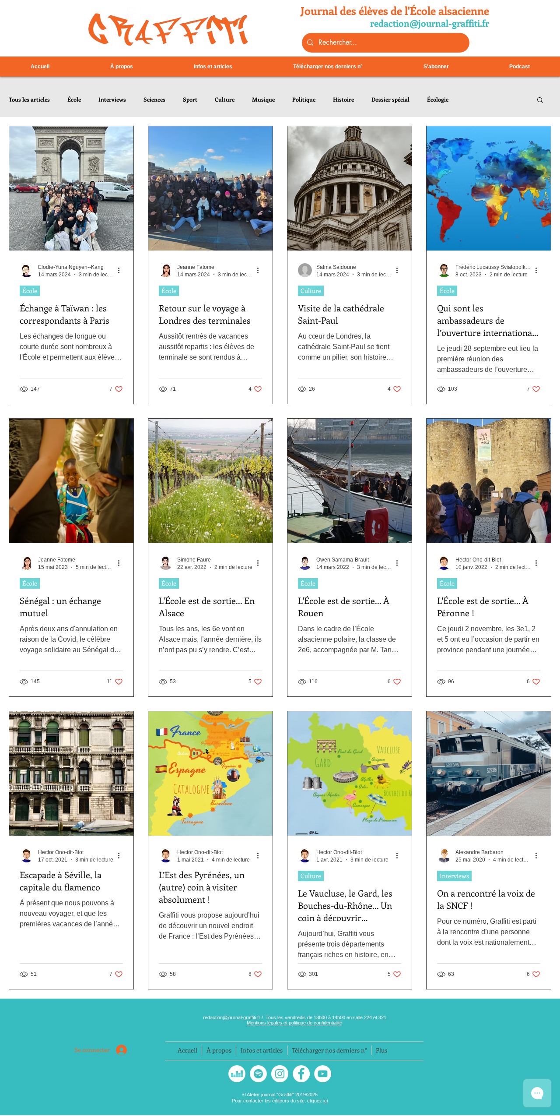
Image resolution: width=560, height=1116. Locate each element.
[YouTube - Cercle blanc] (322, 1073)
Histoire (343, 99)
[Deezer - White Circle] (236, 1073)
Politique (303, 99)
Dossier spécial (390, 99)
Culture (224, 99)
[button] (540, 100)
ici (325, 1100)
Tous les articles (29, 99)
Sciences (154, 99)
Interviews (112, 99)
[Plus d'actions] (121, 270)
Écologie (437, 99)
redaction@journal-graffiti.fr (232, 1017)
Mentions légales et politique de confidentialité (294, 1022)
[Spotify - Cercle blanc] (258, 1073)
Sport (190, 99)
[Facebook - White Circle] (301, 1073)
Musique (263, 99)
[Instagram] (279, 1073)
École (74, 99)
